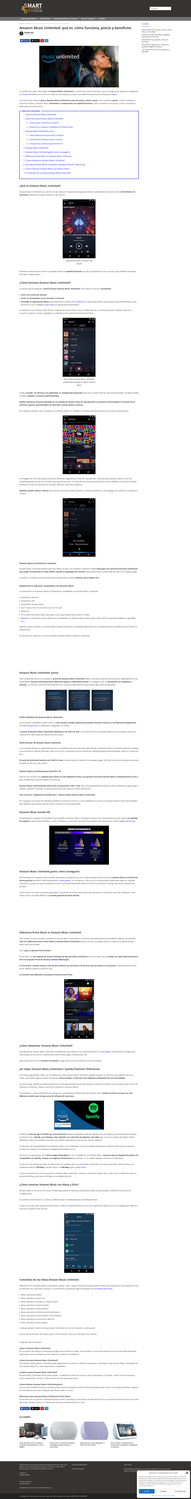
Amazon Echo (33, 725)
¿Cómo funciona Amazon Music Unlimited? (44, 118)
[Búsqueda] (169, 8)
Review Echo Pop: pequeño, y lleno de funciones (92, 1444)
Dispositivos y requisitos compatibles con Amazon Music (51, 127)
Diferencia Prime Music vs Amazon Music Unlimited (48, 156)
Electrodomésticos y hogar (65, 19)
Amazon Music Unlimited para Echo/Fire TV (46, 143)
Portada (21, 23)
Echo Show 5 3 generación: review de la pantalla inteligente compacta (124, 1445)
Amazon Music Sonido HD (37, 148)
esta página (106, 1051)
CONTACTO (22, 1473)
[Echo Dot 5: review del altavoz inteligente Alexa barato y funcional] (64, 1423)
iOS (73, 301)
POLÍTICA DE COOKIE (78, 1469)
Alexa (114, 94)
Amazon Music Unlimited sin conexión (44, 123)
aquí (47, 304)
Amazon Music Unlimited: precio (40, 131)
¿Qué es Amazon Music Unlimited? (41, 114)
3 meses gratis (64, 880)
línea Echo (26, 94)
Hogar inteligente (28, 19)
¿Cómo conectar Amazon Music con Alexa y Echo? (47, 168)
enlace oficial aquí (60, 959)
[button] (187, 1473)
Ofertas (102, 19)
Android (79, 301)
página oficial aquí (127, 821)
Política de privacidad (168, 1496)
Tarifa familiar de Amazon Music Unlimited (46, 139)
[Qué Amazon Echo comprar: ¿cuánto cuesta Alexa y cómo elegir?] (33, 1423)
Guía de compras (88, 19)
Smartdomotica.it (24, 1483)
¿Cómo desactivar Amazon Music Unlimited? (45, 160)
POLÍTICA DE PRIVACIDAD (79, 1465)
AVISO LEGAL (128, 1465)
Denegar (163, 1491)
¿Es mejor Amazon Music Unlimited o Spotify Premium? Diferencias (55, 164)
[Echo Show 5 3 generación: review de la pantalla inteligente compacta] (125, 1423)
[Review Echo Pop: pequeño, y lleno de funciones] (94, 1423)
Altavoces (25, 618)
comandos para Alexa (103, 1288)
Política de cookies (157, 1496)
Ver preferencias (180, 1491)
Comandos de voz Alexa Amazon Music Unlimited (49, 173)
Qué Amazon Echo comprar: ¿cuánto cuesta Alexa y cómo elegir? (31, 1445)
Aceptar (146, 1491)
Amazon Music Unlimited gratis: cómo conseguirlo (48, 152)
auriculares (83, 1164)
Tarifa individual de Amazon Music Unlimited (47, 135)
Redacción (29, 32)
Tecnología (45, 19)
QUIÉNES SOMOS (24, 1475)
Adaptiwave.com (46, 1488)
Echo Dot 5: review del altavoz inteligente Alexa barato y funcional (62, 1445)
